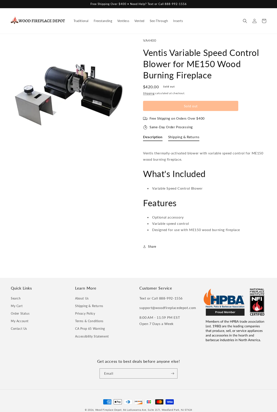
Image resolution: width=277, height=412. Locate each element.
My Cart (17, 306)
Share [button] (152, 246)
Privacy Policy (85, 313)
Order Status (20, 313)
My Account (20, 321)
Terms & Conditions (89, 321)
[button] (245, 21)
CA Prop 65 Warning (90, 328)
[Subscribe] (172, 373)
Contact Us (19, 328)
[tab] (153, 138)
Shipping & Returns (89, 306)
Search (16, 298)
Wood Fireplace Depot (108, 409)
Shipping (149, 93)
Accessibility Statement (92, 336)
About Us (82, 298)
